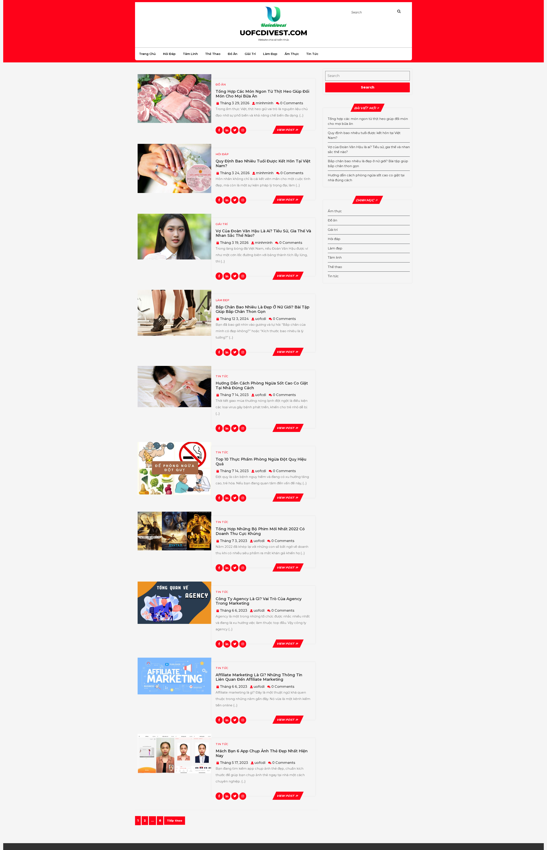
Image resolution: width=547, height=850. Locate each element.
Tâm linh (190, 54)
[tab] (403, 12)
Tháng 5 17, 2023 (234, 763)
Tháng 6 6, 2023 (233, 610)
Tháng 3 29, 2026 (234, 103)
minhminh (264, 103)
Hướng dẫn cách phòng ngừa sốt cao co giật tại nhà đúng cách (262, 385)
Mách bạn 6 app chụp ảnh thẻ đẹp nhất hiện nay (262, 753)
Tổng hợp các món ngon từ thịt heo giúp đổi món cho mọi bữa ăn (262, 94)
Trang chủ (147, 54)
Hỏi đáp (169, 54)
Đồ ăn (232, 54)
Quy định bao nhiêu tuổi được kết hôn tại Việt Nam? (263, 163)
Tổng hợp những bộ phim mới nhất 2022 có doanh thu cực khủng (260, 531)
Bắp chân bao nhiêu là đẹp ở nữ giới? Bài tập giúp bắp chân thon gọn (262, 309)
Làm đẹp (270, 54)
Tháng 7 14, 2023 (234, 395)
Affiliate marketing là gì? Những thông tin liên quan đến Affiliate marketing (259, 677)
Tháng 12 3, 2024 (234, 319)
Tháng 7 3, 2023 (233, 541)
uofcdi (260, 319)
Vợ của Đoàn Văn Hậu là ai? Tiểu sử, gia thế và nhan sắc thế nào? (263, 233)
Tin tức (312, 54)
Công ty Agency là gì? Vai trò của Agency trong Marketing (258, 601)
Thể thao (213, 54)
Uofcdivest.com (273, 32)
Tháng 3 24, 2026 (235, 173)
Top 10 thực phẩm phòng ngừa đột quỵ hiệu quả (261, 461)
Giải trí (250, 54)
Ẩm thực (292, 54)
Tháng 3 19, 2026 (234, 243)
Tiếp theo (174, 820)
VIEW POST (288, 129)
